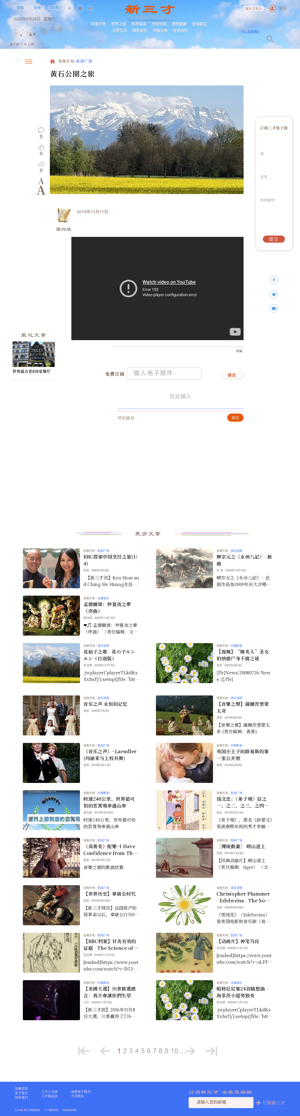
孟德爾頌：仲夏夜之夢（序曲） (107, 607)
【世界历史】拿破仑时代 (109, 893)
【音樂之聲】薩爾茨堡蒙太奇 (243, 707)
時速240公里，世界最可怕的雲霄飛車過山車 (109, 802)
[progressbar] (69, 29)
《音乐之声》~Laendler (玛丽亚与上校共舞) (110, 754)
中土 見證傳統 (250, 31)
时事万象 (98, 24)
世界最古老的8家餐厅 (32, 371)
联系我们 (21, 1097)
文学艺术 (119, 30)
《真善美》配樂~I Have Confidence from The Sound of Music (109, 850)
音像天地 (160, 30)
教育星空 (139, 30)
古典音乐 (103, 598)
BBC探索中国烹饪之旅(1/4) (110, 560)
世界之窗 (118, 24)
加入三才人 (253, 8)
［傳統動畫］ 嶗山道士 (241, 846)
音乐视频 (236, 551)
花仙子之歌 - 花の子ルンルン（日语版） (109, 655)
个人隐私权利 (51, 1110)
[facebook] (274, 280)
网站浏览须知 (69, 1110)
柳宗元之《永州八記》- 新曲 (244, 560)
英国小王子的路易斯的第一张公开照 (243, 754)
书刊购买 (77, 1096)
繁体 (283, 8)
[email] (274, 309)
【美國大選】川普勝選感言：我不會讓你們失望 (109, 992)
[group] (44, 37)
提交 (232, 375)
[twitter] (274, 294)
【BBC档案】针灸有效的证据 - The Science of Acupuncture (110, 944)
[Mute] (58, 29)
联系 (38, 7)
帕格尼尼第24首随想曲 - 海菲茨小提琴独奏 (242, 992)
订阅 (55, 7)
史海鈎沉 (199, 24)
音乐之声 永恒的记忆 (105, 703)
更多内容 (180, 30)
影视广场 (84, 61)
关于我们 (21, 1092)
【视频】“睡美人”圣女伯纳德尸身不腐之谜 (243, 655)
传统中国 (159, 24)
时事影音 (236, 646)
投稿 (20, 7)
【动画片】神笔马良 (238, 941)
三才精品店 (49, 1096)
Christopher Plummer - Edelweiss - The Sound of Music (244, 897)
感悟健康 (179, 24)
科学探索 (138, 24)
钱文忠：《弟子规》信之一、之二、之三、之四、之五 (243, 802)
